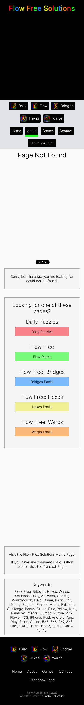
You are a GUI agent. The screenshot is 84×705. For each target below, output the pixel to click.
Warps (56, 118)
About (32, 131)
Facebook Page (42, 143)
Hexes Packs (42, 407)
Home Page (65, 554)
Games (48, 131)
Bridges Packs (42, 382)
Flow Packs (42, 357)
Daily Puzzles (42, 332)
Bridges (66, 106)
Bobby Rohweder (54, 695)
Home (16, 131)
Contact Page (54, 566)
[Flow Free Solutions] (42, 12)
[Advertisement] (42, 56)
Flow (43, 106)
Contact (65, 131)
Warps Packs (42, 432)
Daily (21, 106)
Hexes (33, 118)
